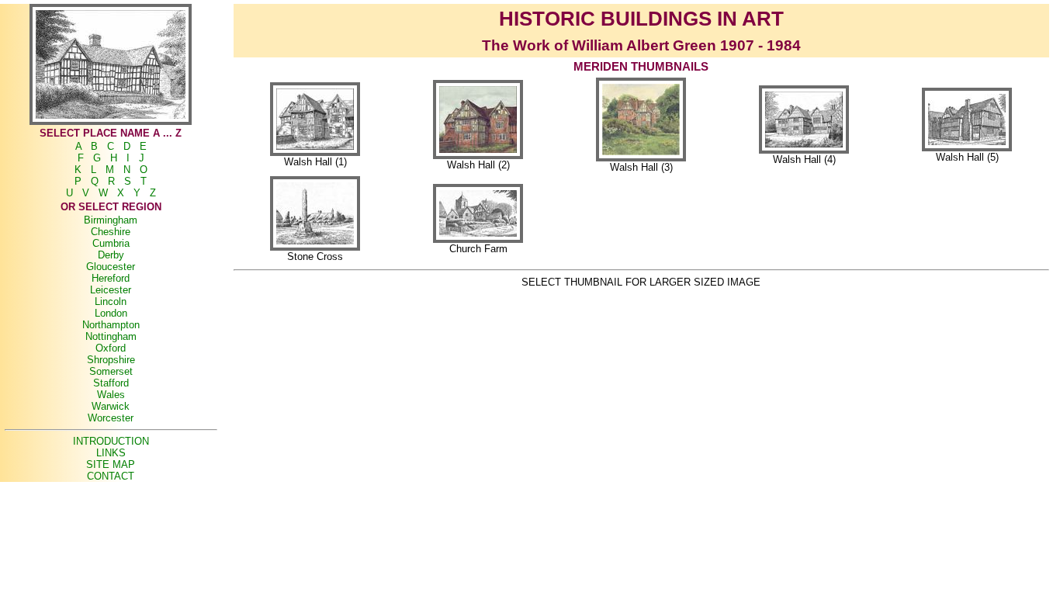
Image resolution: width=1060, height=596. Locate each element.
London (111, 313)
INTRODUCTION (111, 441)
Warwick (111, 406)
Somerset (111, 371)
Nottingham (111, 336)
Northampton (111, 325)
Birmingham (110, 220)
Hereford (111, 278)
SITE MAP (110, 464)
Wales (111, 394)
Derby (111, 255)
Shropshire (111, 360)
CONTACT (110, 476)
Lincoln (110, 301)
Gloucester (110, 266)
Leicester (110, 290)
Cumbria (111, 243)
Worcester (110, 418)
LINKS (111, 453)
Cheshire (110, 231)
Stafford (111, 383)
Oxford (110, 348)
